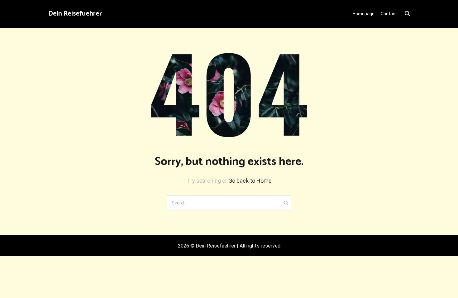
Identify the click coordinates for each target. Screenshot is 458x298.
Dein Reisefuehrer (75, 13)
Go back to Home (249, 180)
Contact (389, 13)
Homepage (364, 13)
